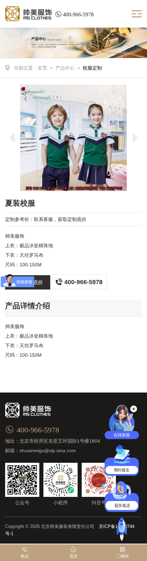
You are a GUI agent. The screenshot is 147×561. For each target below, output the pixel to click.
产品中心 (65, 68)
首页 (42, 68)
